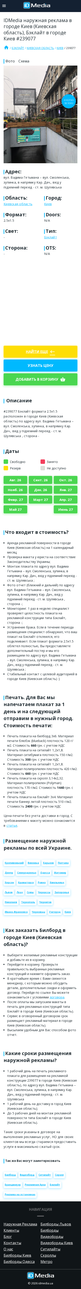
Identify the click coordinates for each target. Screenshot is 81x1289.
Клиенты (11, 1230)
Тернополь (28, 902)
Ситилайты (50, 1249)
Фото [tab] (10, 61)
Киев (60, 48)
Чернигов (45, 902)
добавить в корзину (40, 379)
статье (12, 825)
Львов (9, 892)
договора (57, 997)
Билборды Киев (17, 1255)
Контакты (12, 1242)
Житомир (60, 872)
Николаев (11, 902)
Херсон (9, 882)
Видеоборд (27, 1174)
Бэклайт (18, 48)
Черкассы (44, 892)
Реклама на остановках (20, 1194)
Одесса (45, 872)
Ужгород (55, 911)
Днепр (9, 872)
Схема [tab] (23, 61)
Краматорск (26, 882)
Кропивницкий (14, 862)
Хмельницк (57, 882)
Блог (8, 1236)
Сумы (30, 892)
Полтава (63, 862)
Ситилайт (44, 1174)
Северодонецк (26, 872)
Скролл (59, 1174)
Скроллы (48, 1255)
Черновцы (38, 911)
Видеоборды (51, 1236)
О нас (8, 1249)
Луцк (20, 892)
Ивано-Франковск (16, 911)
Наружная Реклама (20, 1224)
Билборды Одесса (19, 1261)
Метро (46, 1261)
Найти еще (40, 351)
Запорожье (61, 892)
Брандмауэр (13, 1184)
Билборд (10, 1174)
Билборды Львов (55, 1224)
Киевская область (40, 48)
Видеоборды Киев (56, 1242)
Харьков (48, 862)
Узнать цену (40, 365)
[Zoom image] (40, 114)
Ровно (42, 882)
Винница (33, 862)
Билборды (49, 1230)
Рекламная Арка (35, 1184)
